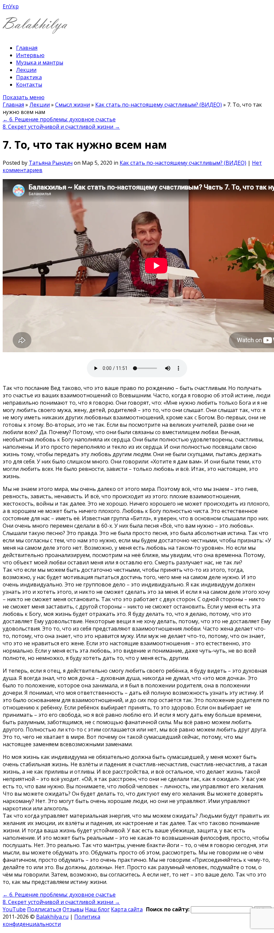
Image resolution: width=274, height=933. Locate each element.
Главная (26, 47)
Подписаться (44, 909)
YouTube (14, 909)
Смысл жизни (72, 104)
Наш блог (97, 909)
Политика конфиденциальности (51, 920)
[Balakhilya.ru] (35, 29)
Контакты (29, 84)
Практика (29, 77)
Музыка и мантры (39, 62)
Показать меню (23, 97)
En (6, 6)
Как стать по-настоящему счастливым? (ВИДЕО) (158, 104)
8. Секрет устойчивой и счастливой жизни (61, 126)
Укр (14, 6)
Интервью (30, 55)
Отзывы (73, 909)
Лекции (26, 70)
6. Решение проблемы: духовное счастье (59, 119)
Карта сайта (127, 909)
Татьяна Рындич (51, 162)
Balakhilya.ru (52, 916)
